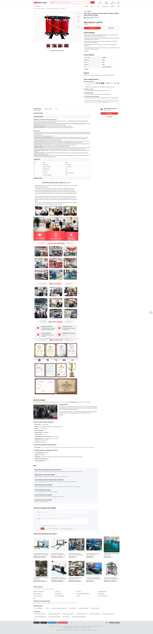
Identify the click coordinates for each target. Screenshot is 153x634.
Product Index (97, 626)
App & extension (105, 6)
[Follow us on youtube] (115, 622)
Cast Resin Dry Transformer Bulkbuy (78, 616)
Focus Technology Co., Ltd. (68, 629)
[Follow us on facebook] (110, 622)
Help (98, 6)
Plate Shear (78, 595)
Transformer (63, 8)
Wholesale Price (83, 626)
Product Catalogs (50, 589)
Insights (101, 626)
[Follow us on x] (112, 622)
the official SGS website (62, 402)
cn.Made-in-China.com (87, 627)
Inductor (47, 608)
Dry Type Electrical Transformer (40, 616)
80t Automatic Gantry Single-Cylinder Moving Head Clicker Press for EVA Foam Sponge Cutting (93, 579)
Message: (38, 518)
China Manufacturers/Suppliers (67, 626)
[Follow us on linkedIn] (119, 622)
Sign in (118, 3)
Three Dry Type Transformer (94, 613)
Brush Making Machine (102, 591)
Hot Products (52, 626)
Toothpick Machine (58, 593)
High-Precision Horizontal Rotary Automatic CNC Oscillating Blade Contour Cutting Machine (58, 555)
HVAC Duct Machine (77, 447)
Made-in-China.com (71, 627)
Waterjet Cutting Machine (59, 595)
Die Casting (78, 591)
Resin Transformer (66, 616)
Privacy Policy (95, 629)
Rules (119, 6)
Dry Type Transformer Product (107, 613)
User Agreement (83, 629)
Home (34, 8)
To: (39, 515)
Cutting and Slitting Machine (67, 447)
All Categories (37, 6)
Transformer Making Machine (88, 447)
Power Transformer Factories (39, 613)
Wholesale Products (76, 626)
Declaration (89, 629)
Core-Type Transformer (95, 608)
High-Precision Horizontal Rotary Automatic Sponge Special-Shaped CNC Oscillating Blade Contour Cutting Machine (76, 555)
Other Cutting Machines (37, 595)
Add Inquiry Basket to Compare (57, 50)
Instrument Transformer (38, 608)
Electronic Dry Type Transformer (54, 616)
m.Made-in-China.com (79, 627)
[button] (89, 2)
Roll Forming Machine (46, 447)
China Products (58, 626)
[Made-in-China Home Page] (39, 2)
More (34, 598)
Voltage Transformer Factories (68, 613)
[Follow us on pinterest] (117, 622)
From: (39, 512)
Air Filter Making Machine (102, 595)
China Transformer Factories (81, 613)
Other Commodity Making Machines (83, 593)
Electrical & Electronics (41, 8)
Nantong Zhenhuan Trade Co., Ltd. (93, 17)
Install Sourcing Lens (63, 622)
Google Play (44, 622)
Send (42, 528)
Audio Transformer (72, 608)
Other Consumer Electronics (38, 591)
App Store (36, 622)
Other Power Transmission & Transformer (59, 608)
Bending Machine (101, 593)
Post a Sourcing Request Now (66, 528)
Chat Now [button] (112, 28)
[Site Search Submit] (93, 2)
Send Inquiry (92, 28)
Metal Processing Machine (56, 447)
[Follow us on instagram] (113, 622)
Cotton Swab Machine (37, 593)
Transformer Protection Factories (54, 613)
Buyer (92, 6)
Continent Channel (90, 626)
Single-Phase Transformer (83, 608)
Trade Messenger (52, 622)
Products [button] (53, 2)
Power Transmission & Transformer (53, 8)
